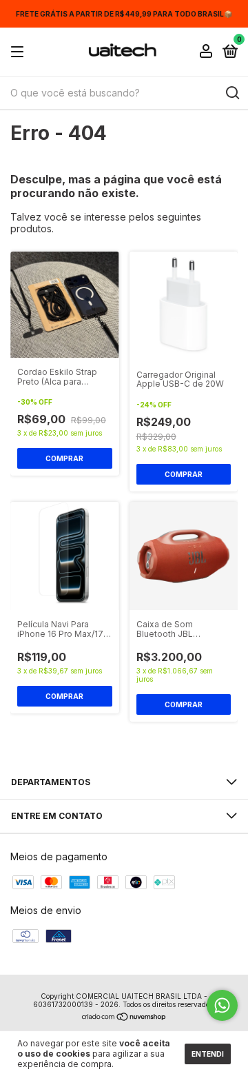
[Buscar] (231, 93)
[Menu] (19, 52)
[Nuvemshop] (124, 1018)
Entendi (208, 1054)
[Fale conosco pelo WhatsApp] (222, 1005)
